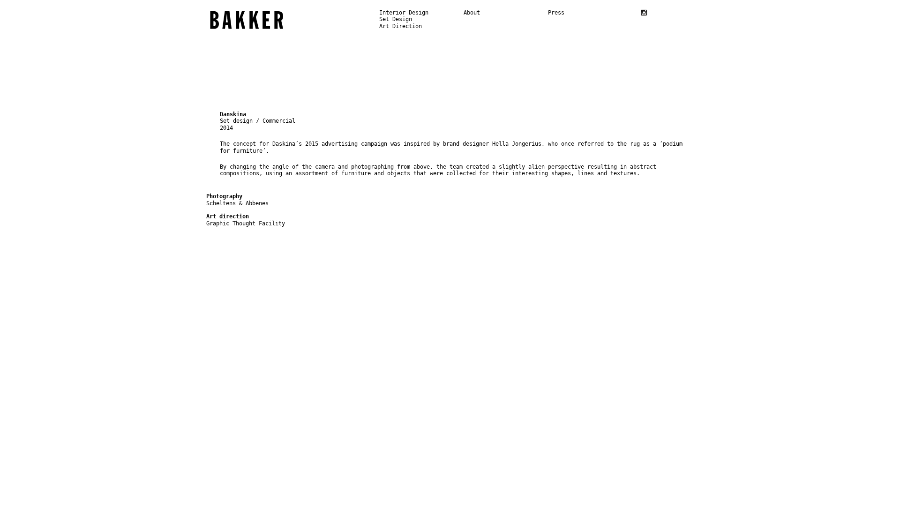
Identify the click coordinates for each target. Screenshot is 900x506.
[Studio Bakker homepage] (247, 20)
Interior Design (403, 12)
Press (556, 12)
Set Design (395, 19)
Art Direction (400, 26)
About (472, 12)
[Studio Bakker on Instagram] (644, 13)
